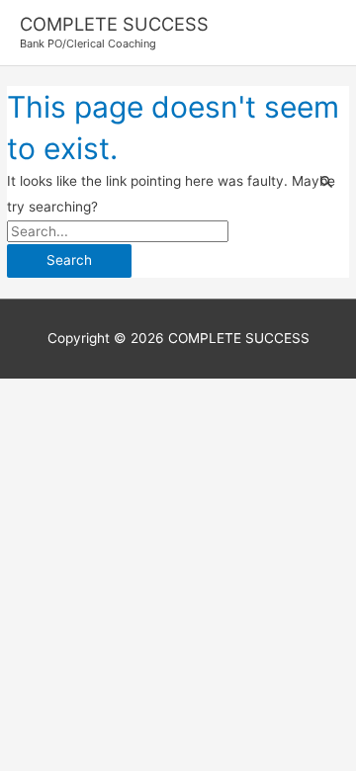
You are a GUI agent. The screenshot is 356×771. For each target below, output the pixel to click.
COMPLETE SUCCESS (114, 24)
